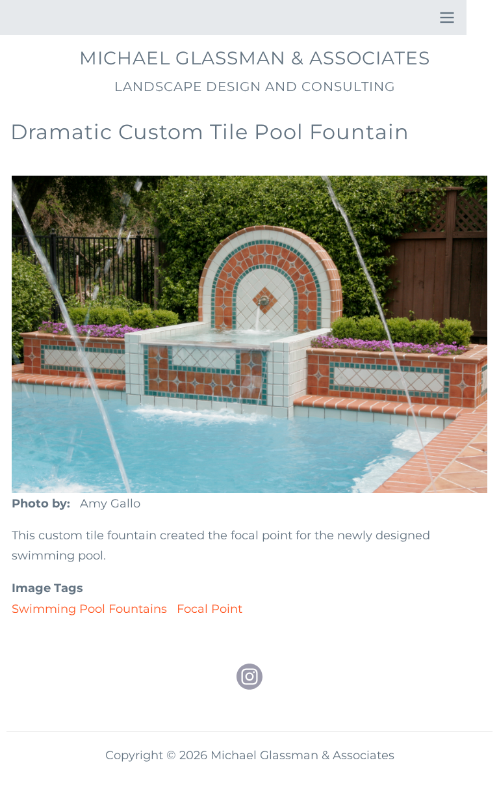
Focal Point (209, 609)
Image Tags (47, 588)
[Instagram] (249, 676)
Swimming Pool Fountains (89, 609)
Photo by (39, 503)
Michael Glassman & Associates (254, 58)
